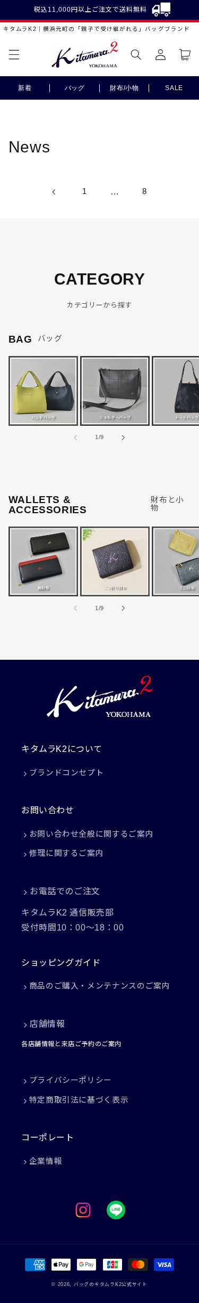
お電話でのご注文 (65, 891)
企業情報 (46, 1161)
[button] (14, 55)
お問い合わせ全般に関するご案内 (91, 834)
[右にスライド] (123, 437)
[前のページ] (54, 192)
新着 (24, 88)
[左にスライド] (75, 437)
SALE (174, 88)
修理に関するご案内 (66, 853)
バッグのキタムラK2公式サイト (111, 1284)
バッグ (75, 88)
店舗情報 (47, 1024)
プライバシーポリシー (70, 1080)
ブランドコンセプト (66, 772)
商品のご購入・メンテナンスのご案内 (99, 986)
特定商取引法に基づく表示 (79, 1100)
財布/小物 (124, 88)
